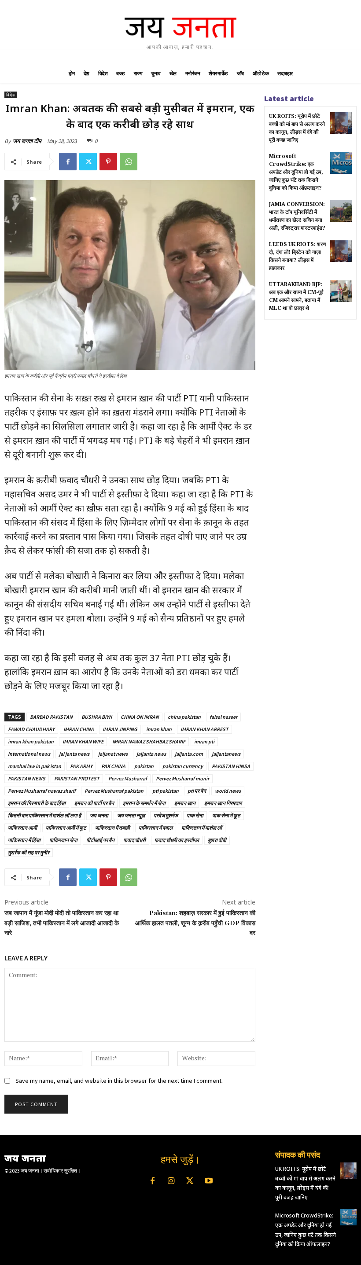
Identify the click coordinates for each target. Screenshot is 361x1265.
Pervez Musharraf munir (182, 778)
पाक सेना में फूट (226, 815)
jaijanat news (113, 753)
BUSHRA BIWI (96, 716)
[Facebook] (68, 161)
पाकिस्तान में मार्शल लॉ (201, 827)
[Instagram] (171, 1181)
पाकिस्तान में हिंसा (24, 840)
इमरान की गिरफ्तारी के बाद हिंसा (37, 803)
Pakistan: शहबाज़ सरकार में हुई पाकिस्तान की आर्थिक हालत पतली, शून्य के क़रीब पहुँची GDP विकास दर (195, 923)
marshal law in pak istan (34, 766)
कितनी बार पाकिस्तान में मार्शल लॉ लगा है (44, 815)
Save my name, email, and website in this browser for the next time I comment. (119, 1081)
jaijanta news (151, 753)
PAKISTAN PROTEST (76, 778)
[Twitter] (88, 161)
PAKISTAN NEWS (26, 778)
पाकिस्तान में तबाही (112, 827)
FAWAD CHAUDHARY (31, 729)
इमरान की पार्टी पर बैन (94, 803)
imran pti (204, 741)
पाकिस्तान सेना (63, 840)
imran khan (159, 729)
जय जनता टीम (27, 141)
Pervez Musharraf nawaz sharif (42, 790)
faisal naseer (223, 716)
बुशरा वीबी (217, 840)
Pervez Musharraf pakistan (114, 790)
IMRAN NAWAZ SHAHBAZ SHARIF (148, 741)
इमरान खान (184, 803)
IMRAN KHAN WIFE (83, 741)
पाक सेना (195, 815)
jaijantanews (226, 753)
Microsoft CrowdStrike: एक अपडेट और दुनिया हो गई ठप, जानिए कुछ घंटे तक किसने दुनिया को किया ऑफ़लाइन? (296, 172)
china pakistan (184, 716)
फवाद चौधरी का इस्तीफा (177, 840)
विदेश (10, 95)
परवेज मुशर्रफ (166, 815)
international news (29, 753)
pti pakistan (165, 790)
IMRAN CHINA (78, 729)
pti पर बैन (197, 790)
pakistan (144, 766)
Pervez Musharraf (127, 778)
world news (228, 790)
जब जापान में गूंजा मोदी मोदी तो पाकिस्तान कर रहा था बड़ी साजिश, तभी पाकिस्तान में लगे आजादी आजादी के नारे (61, 923)
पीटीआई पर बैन (100, 840)
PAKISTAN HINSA (231, 766)
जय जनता (99, 815)
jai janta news (74, 753)
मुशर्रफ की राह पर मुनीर (28, 852)
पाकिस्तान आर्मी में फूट (66, 827)
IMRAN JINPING (120, 729)
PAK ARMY (81, 766)
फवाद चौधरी (134, 840)
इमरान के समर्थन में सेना (144, 803)
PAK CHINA (113, 766)
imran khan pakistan (31, 741)
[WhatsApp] (128, 161)
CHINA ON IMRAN (140, 716)
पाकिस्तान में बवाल (156, 827)
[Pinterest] (108, 161)
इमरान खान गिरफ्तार (223, 803)
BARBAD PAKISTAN (51, 716)
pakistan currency (182, 766)
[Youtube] (208, 1181)
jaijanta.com (189, 753)
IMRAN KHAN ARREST (204, 729)
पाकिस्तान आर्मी (22, 827)
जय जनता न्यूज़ (131, 815)
